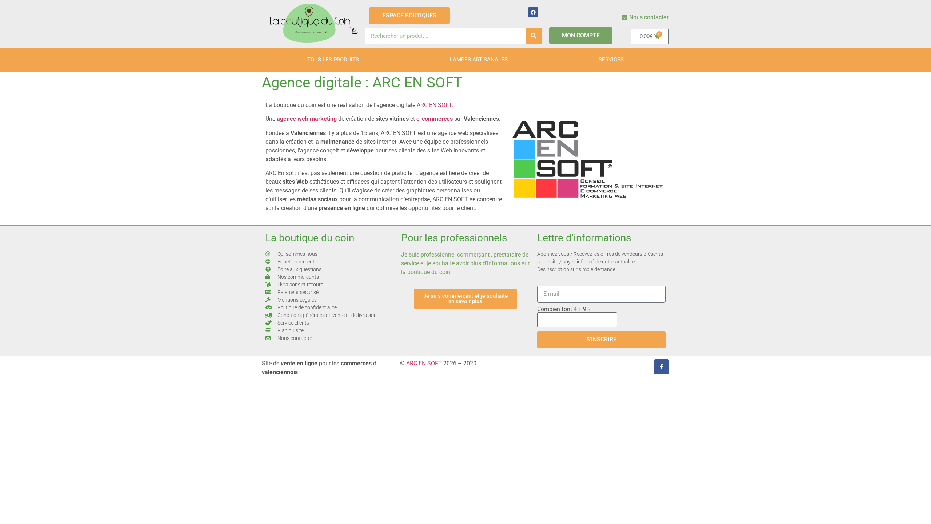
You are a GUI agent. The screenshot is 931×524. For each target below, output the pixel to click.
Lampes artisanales (479, 59)
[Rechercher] (534, 36)
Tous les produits (333, 59)
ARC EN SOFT (424, 363)
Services (611, 59)
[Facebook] (533, 12)
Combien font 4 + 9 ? (564, 309)
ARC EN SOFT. (435, 105)
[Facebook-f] (661, 366)
